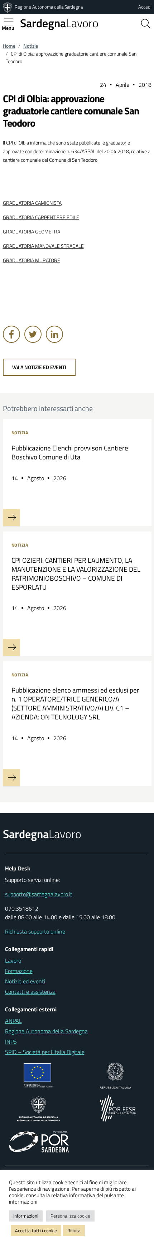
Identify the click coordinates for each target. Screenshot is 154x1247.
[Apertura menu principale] (11, 22)
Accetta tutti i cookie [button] (36, 1230)
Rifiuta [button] (74, 1230)
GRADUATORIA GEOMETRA (31, 232)
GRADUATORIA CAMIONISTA (32, 203)
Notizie (30, 46)
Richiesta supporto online (35, 931)
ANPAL (13, 1020)
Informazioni (25, 1215)
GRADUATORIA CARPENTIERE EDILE (41, 217)
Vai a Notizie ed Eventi (39, 367)
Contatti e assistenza (30, 991)
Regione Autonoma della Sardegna (49, 6)
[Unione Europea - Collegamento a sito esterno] (38, 1075)
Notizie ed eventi (25, 981)
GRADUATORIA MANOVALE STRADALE (43, 246)
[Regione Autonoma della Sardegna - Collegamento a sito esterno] (38, 1108)
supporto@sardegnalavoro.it (38, 894)
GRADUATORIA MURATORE (31, 260)
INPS (11, 1041)
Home (9, 46)
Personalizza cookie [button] (70, 1215)
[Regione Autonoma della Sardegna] (8, 6)
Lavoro (59, 23)
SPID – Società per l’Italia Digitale (45, 1052)
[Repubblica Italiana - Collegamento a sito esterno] (115, 1075)
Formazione (19, 971)
